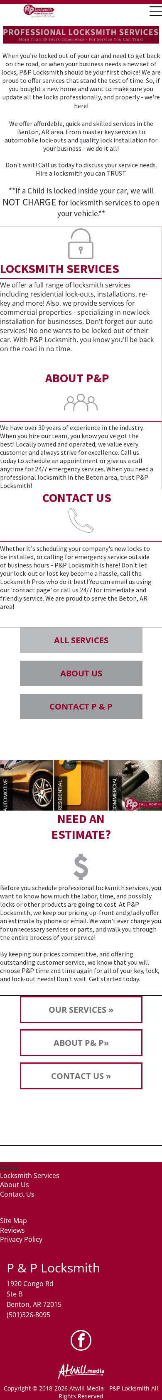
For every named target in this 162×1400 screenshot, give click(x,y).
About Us (14, 1184)
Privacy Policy (21, 1239)
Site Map (13, 1220)
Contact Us (17, 1194)
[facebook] (81, 1341)
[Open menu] (156, 11)
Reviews (12, 1230)
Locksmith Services (29, 1175)
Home (9, 1166)
